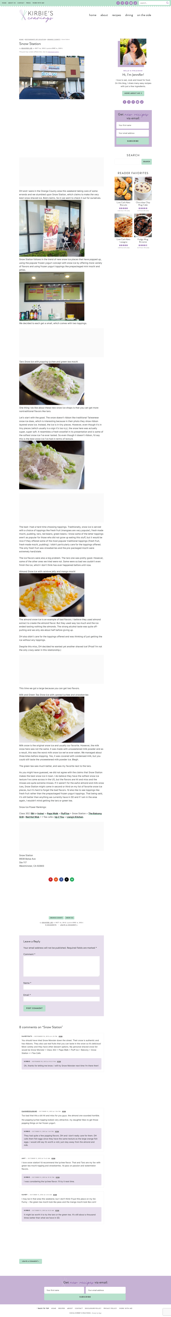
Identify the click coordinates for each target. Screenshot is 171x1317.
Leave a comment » (69, 925)
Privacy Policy (110, 1308)
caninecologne (29, 1111)
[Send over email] (72, 879)
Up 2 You (59, 817)
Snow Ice (69, 917)
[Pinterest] (126, 3)
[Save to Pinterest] (51, 879)
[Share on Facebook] (61, 879)
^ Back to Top (43, 1308)
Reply (60, 1036)
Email (27, 995)
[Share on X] (67, 879)
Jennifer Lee (26, 48)
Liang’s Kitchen (75, 817)
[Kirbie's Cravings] (36, 16)
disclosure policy (53, 52)
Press (28, 3)
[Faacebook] (118, 3)
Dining (129, 15)
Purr (100, 1313)
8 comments (50, 925)
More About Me (132, 93)
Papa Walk (52, 813)
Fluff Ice (65, 813)
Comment (29, 954)
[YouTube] (131, 3)
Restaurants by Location (35, 39)
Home (4, 3)
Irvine (40, 813)
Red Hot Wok (32, 817)
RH (32, 813)
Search (133, 155)
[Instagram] (122, 3)
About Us (12, 3)
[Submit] (167, 3)
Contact (20, 3)
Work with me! (38, 3)
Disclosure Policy (93, 1308)
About (104, 15)
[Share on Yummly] (56, 879)
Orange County (53, 39)
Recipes (116, 15)
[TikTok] (135, 3)
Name (27, 983)
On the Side (144, 15)
